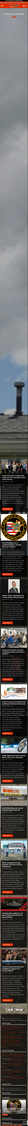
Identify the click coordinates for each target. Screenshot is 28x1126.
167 (17, 1009)
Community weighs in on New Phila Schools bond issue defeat (12, 915)
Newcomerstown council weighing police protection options (13, 652)
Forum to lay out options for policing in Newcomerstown (14, 703)
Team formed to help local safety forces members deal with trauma (13, 478)
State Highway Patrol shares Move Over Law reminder (14, 757)
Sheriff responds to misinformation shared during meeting (11, 545)
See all (5, 1114)
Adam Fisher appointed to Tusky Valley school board (13, 596)
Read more (7, 509)
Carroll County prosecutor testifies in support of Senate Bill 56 (13, 969)
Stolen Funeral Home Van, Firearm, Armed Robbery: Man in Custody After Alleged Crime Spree (13, 1027)
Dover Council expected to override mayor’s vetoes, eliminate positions (12, 1065)
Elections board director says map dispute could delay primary (13, 1078)
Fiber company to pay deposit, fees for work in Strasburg (12, 865)
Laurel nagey (6, 1054)
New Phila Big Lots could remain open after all (12, 809)
